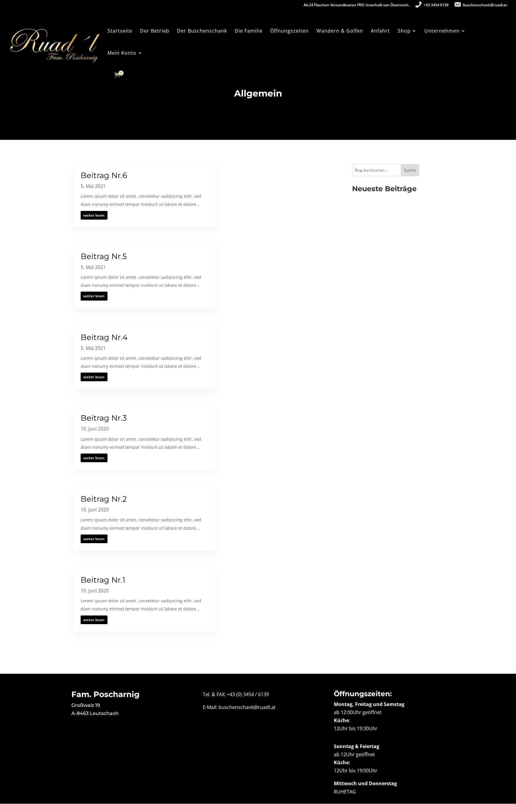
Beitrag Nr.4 (104, 337)
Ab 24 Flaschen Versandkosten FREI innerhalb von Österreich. (356, 5)
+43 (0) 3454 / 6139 (248, 694)
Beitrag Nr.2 (104, 499)
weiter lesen (94, 215)
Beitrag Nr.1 (103, 580)
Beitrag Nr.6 (104, 175)
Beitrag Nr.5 (104, 256)
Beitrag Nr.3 (104, 418)
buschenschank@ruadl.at (247, 707)
